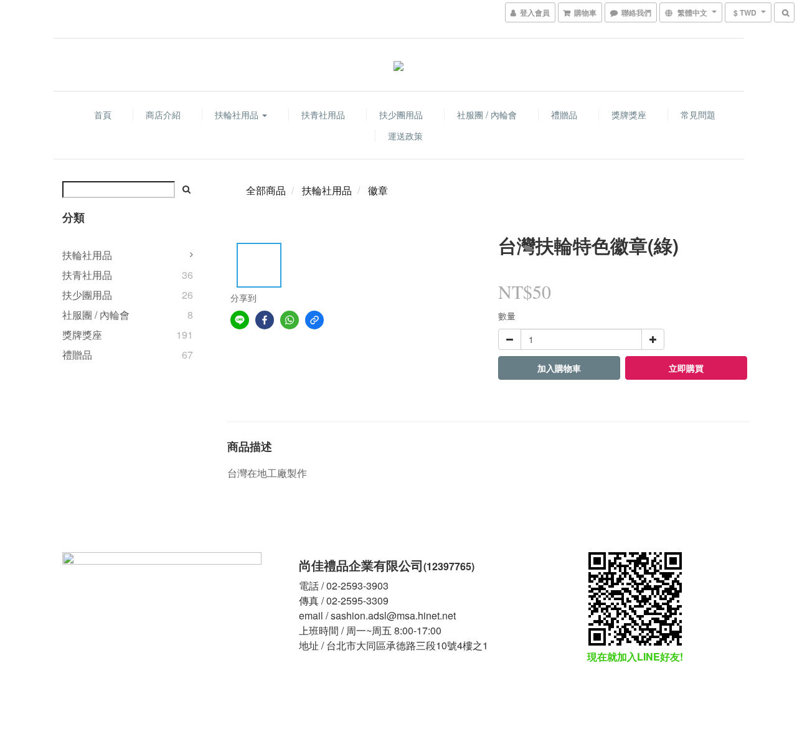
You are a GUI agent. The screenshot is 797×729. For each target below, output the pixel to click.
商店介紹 (163, 114)
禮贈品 (564, 114)
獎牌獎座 (628, 114)
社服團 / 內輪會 (487, 114)
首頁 (102, 114)
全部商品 (266, 190)
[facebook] (264, 320)
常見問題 (698, 114)
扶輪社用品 (238, 114)
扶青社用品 (323, 114)
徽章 (378, 190)
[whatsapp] (289, 320)
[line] (239, 320)
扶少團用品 (401, 114)
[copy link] (314, 320)
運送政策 (405, 135)
